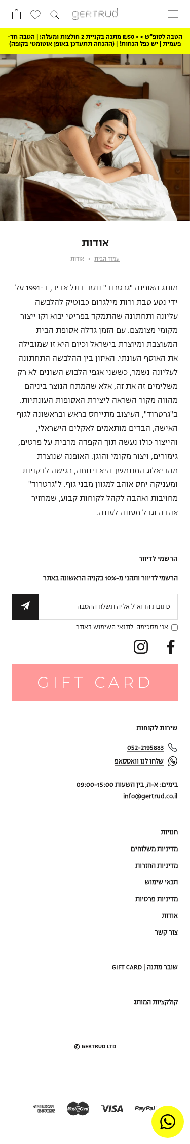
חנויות (169, 832)
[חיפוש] (54, 14)
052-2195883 (145, 748)
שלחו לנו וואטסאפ (139, 761)
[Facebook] (171, 647)
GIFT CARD (95, 682)
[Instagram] (141, 647)
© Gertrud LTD (95, 1046)
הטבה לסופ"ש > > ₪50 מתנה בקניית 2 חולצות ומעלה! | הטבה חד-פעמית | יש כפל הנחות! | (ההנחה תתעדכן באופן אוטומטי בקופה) (95, 40)
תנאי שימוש (161, 882)
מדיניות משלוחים (154, 849)
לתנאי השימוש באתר (104, 627)
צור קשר (166, 932)
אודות (170, 916)
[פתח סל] (16, 14)
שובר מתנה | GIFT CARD (145, 967)
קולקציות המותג (156, 1002)
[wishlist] (35, 15)
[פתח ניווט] (173, 14)
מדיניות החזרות (156, 866)
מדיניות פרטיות (156, 899)
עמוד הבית (107, 259)
